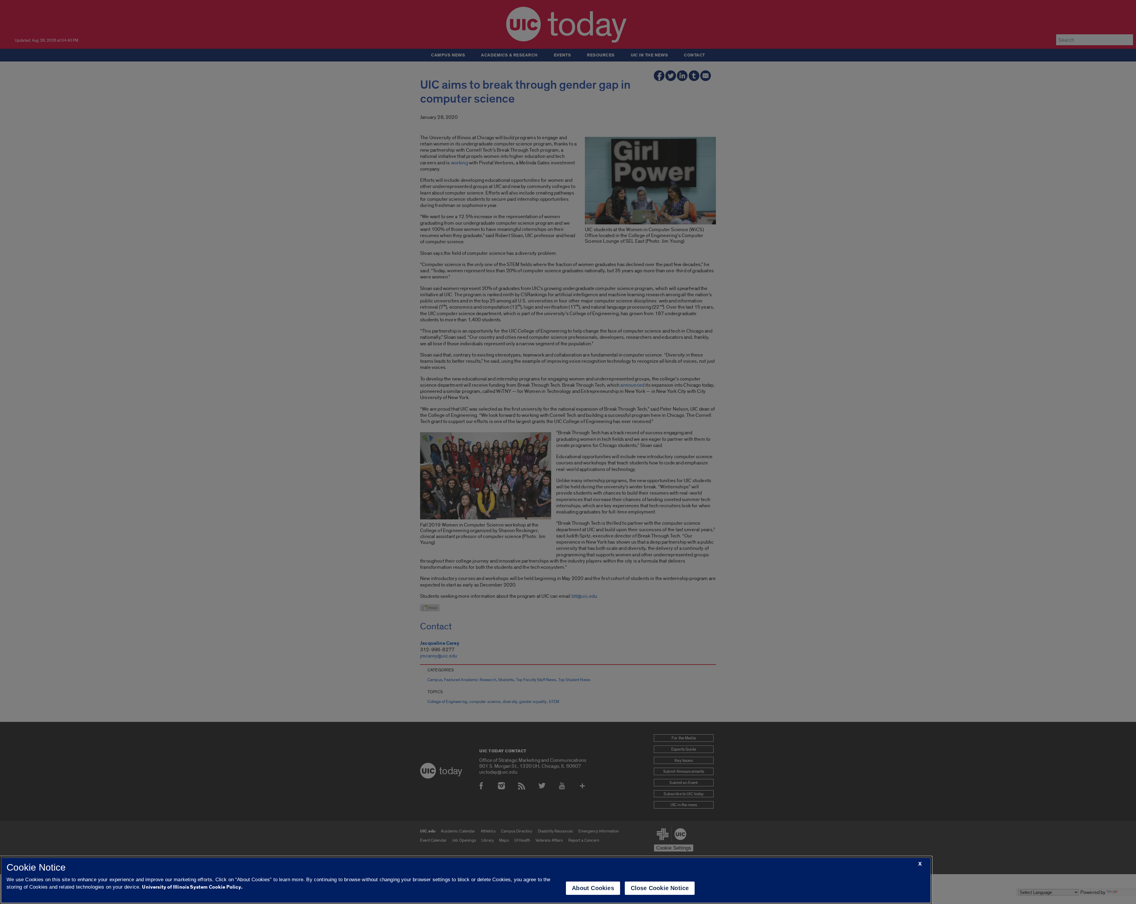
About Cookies (593, 888)
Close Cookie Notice (660, 888)
